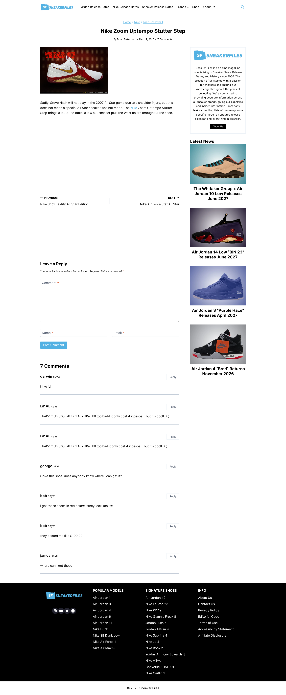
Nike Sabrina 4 (156, 635)
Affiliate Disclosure (212, 635)
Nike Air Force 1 (104, 642)
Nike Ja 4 (152, 642)
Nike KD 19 (153, 610)
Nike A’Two (153, 661)
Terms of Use (208, 623)
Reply (172, 377)
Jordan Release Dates (94, 7)
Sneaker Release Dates (157, 7)
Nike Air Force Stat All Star (159, 201)
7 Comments (164, 39)
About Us (209, 7)
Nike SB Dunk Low (106, 635)
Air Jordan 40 (155, 598)
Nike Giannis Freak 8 (160, 617)
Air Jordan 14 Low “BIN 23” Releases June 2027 (218, 254)
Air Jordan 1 (101, 598)
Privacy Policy (208, 610)
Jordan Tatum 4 (157, 629)
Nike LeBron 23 (156, 604)
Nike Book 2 (154, 648)
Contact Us (206, 604)
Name (47, 333)
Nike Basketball (153, 22)
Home (127, 22)
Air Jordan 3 (102, 604)
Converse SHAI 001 (159, 667)
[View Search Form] (242, 7)
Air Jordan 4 (102, 610)
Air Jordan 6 (102, 617)
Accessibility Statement (216, 629)
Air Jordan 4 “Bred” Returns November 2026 (218, 371)
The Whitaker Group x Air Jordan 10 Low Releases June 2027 (218, 193)
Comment (50, 283)
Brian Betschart (126, 39)
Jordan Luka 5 (156, 623)
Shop (195, 7)
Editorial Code (208, 617)
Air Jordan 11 (102, 623)
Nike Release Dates (126, 7)
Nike (137, 22)
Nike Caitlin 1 (155, 673)
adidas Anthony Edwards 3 (165, 654)
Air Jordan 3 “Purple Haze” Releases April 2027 (218, 313)
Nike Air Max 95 (104, 648)
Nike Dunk (100, 629)
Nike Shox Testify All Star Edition (64, 201)
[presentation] (218, 164)
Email (119, 333)
